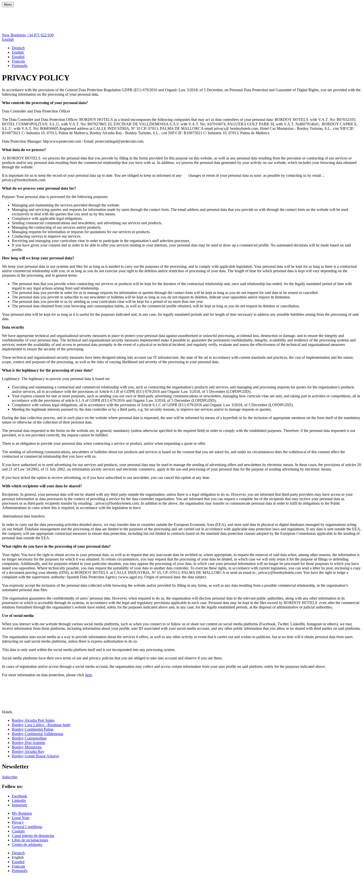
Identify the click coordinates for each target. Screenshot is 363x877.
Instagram (19, 805)
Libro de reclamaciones (30, 840)
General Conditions (27, 827)
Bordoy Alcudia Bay (28, 751)
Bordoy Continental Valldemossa (37, 734)
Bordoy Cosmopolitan (29, 738)
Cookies (18, 831)
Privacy (18, 822)
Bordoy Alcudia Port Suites (33, 720)
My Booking (22, 813)
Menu (8, 4)
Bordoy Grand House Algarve (35, 756)
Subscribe (9, 777)
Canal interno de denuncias (33, 835)
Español (18, 57)
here (88, 675)
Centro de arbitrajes (27, 844)
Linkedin (19, 800)
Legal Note (20, 818)
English (8, 39)
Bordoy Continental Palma (32, 729)
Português (19, 66)
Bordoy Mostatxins (27, 747)
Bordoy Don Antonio (28, 743)
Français (18, 61)
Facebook (19, 796)
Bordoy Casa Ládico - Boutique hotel (41, 725)
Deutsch (18, 48)
